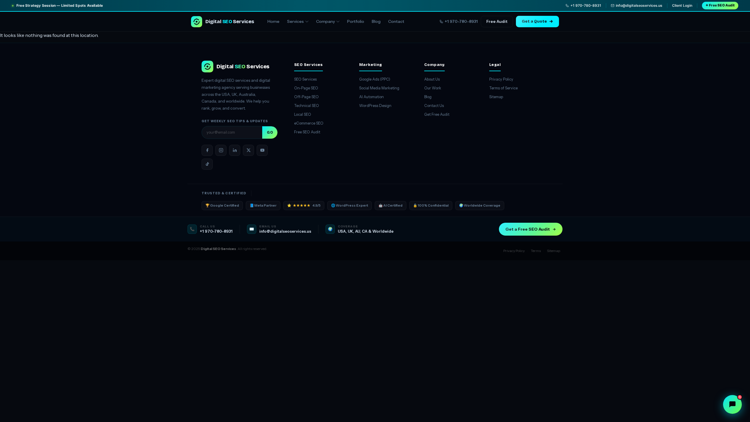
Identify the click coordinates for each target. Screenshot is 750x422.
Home (273, 21)
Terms (536, 251)
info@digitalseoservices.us (639, 5)
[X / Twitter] (248, 150)
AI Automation (371, 97)
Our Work (432, 88)
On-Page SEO (306, 88)
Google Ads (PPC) (374, 79)
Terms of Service (503, 88)
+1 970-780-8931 (585, 5)
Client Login (682, 5)
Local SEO (302, 114)
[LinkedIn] (234, 150)
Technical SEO (306, 105)
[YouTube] (262, 150)
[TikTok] (207, 164)
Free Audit (496, 21)
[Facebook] (207, 150)
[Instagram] (220, 150)
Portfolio (355, 21)
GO (270, 132)
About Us (432, 79)
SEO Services (305, 79)
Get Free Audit (436, 114)
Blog (376, 21)
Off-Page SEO (306, 97)
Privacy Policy (501, 79)
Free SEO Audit (307, 132)
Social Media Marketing (379, 88)
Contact (396, 21)
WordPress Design (375, 105)
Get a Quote (534, 21)
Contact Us (434, 105)
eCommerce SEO (308, 123)
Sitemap (496, 97)
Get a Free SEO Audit (527, 229)
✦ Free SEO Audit (720, 5)
